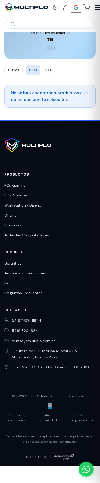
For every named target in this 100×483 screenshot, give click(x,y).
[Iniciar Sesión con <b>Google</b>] (76, 7)
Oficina (10, 215)
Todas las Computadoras (26, 235)
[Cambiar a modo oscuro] (55, 7)
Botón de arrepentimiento (81, 417)
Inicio (34, 32)
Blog (8, 283)
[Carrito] (86, 7)
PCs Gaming (15, 185)
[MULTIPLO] (26, 7)
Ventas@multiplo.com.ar (33, 341)
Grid (33, 70)
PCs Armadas (16, 195)
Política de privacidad (48, 417)
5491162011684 (25, 330)
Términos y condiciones (25, 273)
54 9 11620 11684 (26, 320)
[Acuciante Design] (64, 457)
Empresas (13, 225)
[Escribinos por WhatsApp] (86, 469)
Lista (47, 70)
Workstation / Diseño (22, 205)
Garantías (12, 263)
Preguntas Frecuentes (23, 293)
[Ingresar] (65, 7)
